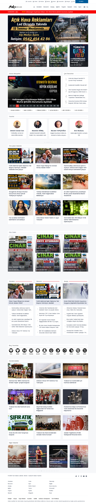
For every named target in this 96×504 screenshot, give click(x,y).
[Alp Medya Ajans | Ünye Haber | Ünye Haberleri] (15, 7)
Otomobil (51, 488)
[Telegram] (86, 476)
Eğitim (58, 7)
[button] (44, 142)
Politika (51, 490)
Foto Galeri (12, 232)
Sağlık (50, 483)
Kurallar (29, 498)
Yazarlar (11, 116)
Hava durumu (53, 486)
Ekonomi (46, 7)
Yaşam (64, 7)
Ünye (50, 493)
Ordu (75, 7)
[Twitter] (76, 476)
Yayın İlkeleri (22, 498)
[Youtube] (84, 476)
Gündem (39, 7)
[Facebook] (78, 476)
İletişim (10, 498)
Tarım (30, 488)
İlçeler (30, 490)
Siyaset (70, 7)
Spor (79, 7)
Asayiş (52, 7)
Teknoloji (51, 481)
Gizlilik (35, 498)
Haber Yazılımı (37, 475)
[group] (17, 129)
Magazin (30, 493)
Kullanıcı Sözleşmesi (44, 498)
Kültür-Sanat (32, 486)
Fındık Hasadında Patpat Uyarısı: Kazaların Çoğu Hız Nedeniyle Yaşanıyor (46, 12)
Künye (15, 498)
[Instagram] (81, 476)
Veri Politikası (55, 498)
